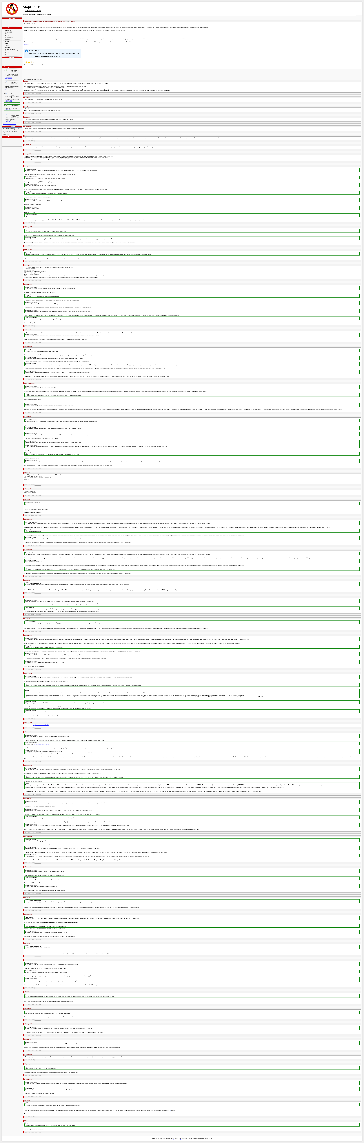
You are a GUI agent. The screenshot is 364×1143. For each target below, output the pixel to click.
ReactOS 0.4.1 (9, 109)
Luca (67, 21)
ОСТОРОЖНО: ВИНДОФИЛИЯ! (8, 77)
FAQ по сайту (32, 14)
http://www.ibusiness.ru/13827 (41, 725)
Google (33, 23)
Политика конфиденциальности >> (182, 1139)
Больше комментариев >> (9, 124)
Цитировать (38, 93)
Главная (25, 14)
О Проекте (40, 14)
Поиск (49, 14)
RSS (45, 14)
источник (26, 44)
